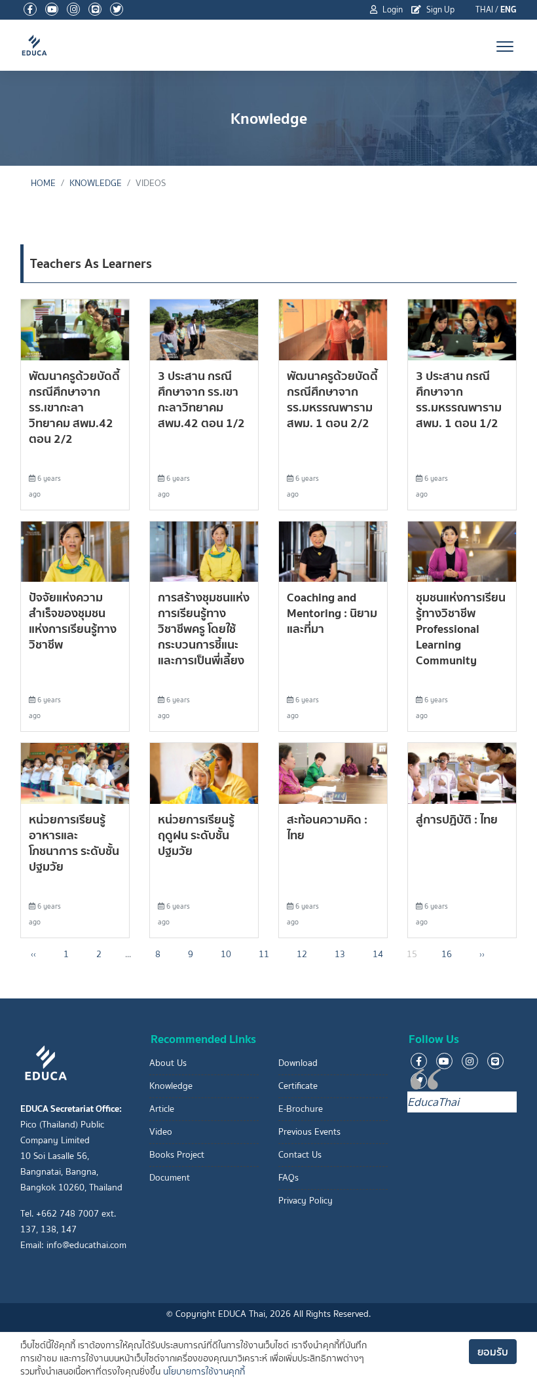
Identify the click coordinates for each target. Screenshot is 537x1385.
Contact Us (300, 1155)
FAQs (288, 1178)
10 (226, 954)
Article (161, 1109)
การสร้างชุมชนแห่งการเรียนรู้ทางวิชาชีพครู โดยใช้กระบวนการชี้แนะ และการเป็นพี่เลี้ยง (204, 629)
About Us (168, 1063)
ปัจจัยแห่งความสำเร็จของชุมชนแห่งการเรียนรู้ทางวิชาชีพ (73, 621)
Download (298, 1063)
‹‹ (33, 954)
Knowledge (171, 1086)
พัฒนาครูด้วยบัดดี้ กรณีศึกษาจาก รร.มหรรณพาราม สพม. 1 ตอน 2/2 (332, 399)
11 (264, 954)
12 (302, 954)
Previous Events (309, 1132)
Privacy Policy (305, 1200)
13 (340, 954)
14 (378, 954)
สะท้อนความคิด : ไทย (327, 827)
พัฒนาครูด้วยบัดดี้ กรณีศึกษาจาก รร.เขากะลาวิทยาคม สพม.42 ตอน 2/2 (74, 407)
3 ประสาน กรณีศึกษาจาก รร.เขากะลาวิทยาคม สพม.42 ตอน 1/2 (201, 399)
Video (160, 1132)
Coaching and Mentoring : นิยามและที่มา (332, 613)
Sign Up (439, 9)
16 (446, 954)
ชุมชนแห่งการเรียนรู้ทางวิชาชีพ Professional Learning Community (461, 629)
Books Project (176, 1155)
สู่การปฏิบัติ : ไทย (457, 819)
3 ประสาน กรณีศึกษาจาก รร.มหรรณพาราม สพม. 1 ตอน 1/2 (459, 399)
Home (43, 183)
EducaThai (433, 1101)
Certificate (298, 1086)
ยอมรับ (492, 1351)
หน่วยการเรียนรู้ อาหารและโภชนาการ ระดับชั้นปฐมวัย (74, 843)
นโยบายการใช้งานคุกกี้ (204, 1371)
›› (482, 954)
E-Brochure (300, 1109)
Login (391, 9)
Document (169, 1178)
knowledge (95, 183)
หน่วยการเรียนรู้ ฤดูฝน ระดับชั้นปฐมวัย (196, 835)
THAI (484, 9)
